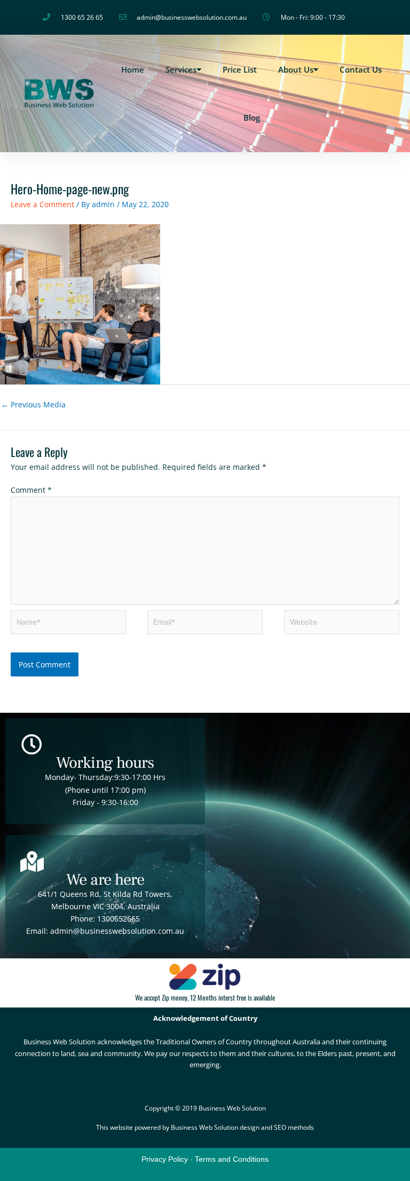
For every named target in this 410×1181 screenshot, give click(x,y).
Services (180, 69)
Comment (31, 490)
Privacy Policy (164, 1159)
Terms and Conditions (232, 1159)
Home (132, 69)
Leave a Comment (42, 204)
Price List (240, 69)
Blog (251, 117)
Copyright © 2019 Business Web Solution (205, 1108)
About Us (295, 69)
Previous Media (33, 404)
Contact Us (361, 69)
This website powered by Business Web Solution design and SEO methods (205, 1127)
